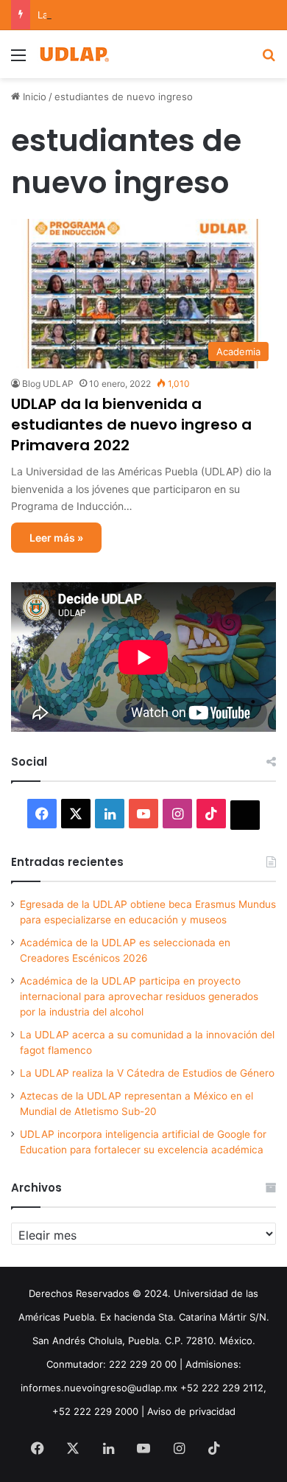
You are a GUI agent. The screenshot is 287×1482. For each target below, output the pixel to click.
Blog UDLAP (48, 383)
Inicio (33, 96)
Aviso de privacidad (191, 1411)
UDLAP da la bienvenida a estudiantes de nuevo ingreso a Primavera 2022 (131, 424)
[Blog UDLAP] (73, 54)
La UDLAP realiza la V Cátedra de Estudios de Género (147, 1073)
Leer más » (56, 537)
